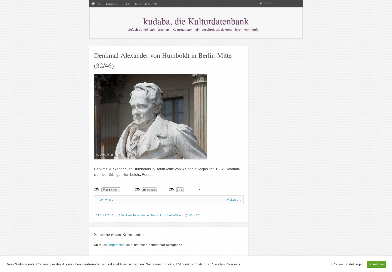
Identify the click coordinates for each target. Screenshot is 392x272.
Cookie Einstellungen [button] (347, 264)
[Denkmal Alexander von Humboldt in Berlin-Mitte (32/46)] (150, 158)
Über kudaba (108, 3)
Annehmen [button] (377, 264)
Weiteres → (234, 199)
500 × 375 (194, 215)
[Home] (93, 4)
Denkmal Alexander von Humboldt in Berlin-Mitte (151, 215)
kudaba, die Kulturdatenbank (196, 21)
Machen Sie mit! (146, 3)
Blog (126, 3)
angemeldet (116, 245)
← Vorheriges (104, 199)
